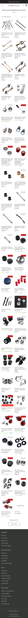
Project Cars (4, 540)
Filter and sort (7, 16)
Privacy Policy (4, 543)
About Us (3, 535)
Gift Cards (3, 601)
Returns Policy (5, 558)
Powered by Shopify (14, 614)
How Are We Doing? (6, 563)
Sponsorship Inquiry (6, 596)
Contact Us (4, 553)
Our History (4, 538)
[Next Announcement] (27, 2)
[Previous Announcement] (1, 2)
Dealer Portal (4, 583)
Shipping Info (4, 555)
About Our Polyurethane (7, 591)
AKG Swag (4, 598)
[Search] (23, 5)
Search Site (4, 573)
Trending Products (5, 578)
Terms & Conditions (6, 545)
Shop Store (4, 570)
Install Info (4, 560)
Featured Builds (5, 603)
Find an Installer (5, 593)
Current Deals (4, 581)
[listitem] (14, 1)
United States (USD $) (13, 611)
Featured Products (6, 575)
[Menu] (2, 5)
